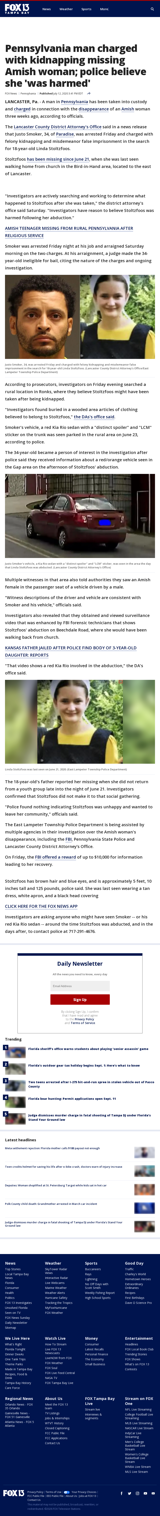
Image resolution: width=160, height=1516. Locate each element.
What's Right (13, 1344)
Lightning (91, 1279)
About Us (53, 1398)
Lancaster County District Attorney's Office (57, 127)
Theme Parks (14, 1364)
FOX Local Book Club (139, 1349)
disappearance (94, 109)
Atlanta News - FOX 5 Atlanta (19, 1424)
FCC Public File (55, 1433)
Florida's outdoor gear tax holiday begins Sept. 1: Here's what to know (84, 1065)
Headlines (131, 1344)
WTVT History (54, 1423)
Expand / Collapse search (152, 9)
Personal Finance (96, 1354)
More (104, 9)
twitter (129, 1493)
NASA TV (51, 1378)
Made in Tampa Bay (18, 1369)
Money (91, 1338)
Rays (88, 1274)
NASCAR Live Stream (139, 1428)
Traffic (129, 1269)
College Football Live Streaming (139, 1416)
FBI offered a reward (55, 857)
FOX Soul (51, 1368)
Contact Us (52, 1443)
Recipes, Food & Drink (16, 1376)
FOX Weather (54, 1313)
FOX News (11, 93)
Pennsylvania (28, 93)
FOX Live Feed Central (60, 1373)
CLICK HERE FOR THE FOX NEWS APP (41, 906)
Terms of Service (83, 1023)
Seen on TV (12, 1313)
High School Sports (98, 1298)
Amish (127, 109)
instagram (137, 1493)
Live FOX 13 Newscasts (53, 1351)
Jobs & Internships (57, 1418)
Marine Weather (56, 1288)
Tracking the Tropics (58, 1303)
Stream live (92, 1409)
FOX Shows (132, 1359)
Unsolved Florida (16, 1308)
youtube (145, 1493)
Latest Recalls (94, 1349)
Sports (91, 1263)
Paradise (65, 134)
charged (22, 109)
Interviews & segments (93, 1416)
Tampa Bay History (18, 1383)
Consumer (12, 1288)
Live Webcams (55, 1283)
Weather (53, 1263)
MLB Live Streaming (138, 1423)
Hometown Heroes (138, 1279)
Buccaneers (93, 1269)
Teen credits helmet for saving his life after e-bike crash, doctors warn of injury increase (63, 1167)
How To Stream (55, 1344)
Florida (9, 1283)
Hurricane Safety (56, 1298)
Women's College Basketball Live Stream (137, 1458)
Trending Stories (136, 1354)
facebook (121, 1493)
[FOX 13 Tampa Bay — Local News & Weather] (18, 9)
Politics (10, 1298)
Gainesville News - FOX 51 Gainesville (17, 1415)
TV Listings (52, 1413)
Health (9, 1293)
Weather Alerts (55, 1293)
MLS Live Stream (136, 1472)
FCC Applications (56, 1438)
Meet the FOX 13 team (56, 1406)
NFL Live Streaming (138, 1409)
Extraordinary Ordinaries (134, 1286)
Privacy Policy (84, 1019)
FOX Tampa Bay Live (59, 1383)
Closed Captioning (57, 1428)
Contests (131, 1369)
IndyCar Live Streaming (133, 1435)
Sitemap (10, 1328)
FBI (68, 839)
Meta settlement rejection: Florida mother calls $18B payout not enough (52, 1148)
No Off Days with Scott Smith (96, 1286)
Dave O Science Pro (138, 1303)
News (10, 1263)
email (153, 1493)
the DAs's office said (94, 417)
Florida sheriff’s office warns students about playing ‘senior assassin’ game (88, 1049)
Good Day (134, 1263)
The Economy (94, 1359)
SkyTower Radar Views (56, 1271)
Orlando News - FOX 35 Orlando (19, 1406)
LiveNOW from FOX (58, 1358)
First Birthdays (134, 1298)
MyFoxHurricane (56, 1308)
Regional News (19, 1398)
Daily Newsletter (16, 1323)
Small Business (95, 1364)
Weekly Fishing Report (100, 1293)
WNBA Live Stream (138, 1467)
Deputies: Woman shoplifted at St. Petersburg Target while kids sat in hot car (56, 1185)
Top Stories (13, 1269)
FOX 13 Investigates (18, 1303)
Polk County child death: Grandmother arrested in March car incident (51, 1204)
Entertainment (139, 1338)
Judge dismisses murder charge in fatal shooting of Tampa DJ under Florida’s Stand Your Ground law (63, 1223)
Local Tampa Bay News (17, 1276)
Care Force (12, 1388)
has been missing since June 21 (58, 159)
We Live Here (17, 1338)
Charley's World (135, 1274)
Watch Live (55, 1338)
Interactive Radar (56, 1278)
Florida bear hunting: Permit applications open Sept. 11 (72, 1099)
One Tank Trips (15, 1359)
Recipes (130, 1293)
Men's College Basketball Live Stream (135, 1445)
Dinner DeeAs (14, 1354)
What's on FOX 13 (137, 1364)
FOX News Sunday (17, 1318)
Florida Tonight (15, 1349)
